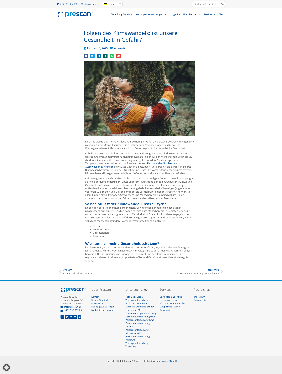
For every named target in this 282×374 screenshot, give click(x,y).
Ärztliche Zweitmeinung (137, 303)
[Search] (223, 4)
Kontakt (95, 296)
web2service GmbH (166, 360)
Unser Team (97, 303)
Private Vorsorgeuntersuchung (140, 313)
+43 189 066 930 (68, 3)
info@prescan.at (91, 3)
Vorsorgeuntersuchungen (138, 299)
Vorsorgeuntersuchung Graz (139, 319)
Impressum (199, 296)
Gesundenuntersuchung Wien (140, 316)
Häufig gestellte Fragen (102, 306)
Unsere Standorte (100, 299)
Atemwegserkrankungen (99, 166)
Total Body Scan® (134, 296)
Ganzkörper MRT (133, 309)
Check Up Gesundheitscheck (139, 306)
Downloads (165, 309)
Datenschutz (200, 299)
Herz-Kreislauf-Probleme (161, 163)
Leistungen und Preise (171, 296)
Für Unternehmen (169, 299)
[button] (131, 14)
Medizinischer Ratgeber (103, 309)
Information (120, 48)
